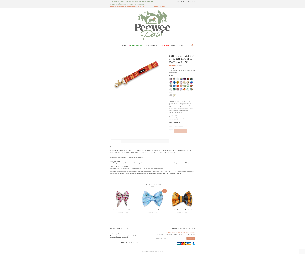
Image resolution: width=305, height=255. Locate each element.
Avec (174, 115)
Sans (174, 117)
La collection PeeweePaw (151, 45)
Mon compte (180, 1)
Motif (171, 75)
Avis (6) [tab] (165, 141)
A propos (173, 45)
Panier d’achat (190, 1)
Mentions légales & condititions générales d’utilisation (124, 236)
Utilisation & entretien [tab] (152, 141)
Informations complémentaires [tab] (132, 141)
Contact (181, 45)
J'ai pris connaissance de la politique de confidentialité (180, 232)
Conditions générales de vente (118, 234)
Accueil (124, 45)
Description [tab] (116, 141)
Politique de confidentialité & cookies (120, 232)
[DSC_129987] (137, 73)
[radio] (170, 79)
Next (164, 73)
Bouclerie (172, 92)
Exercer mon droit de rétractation (119, 237)
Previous (111, 73)
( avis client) (179, 65)
